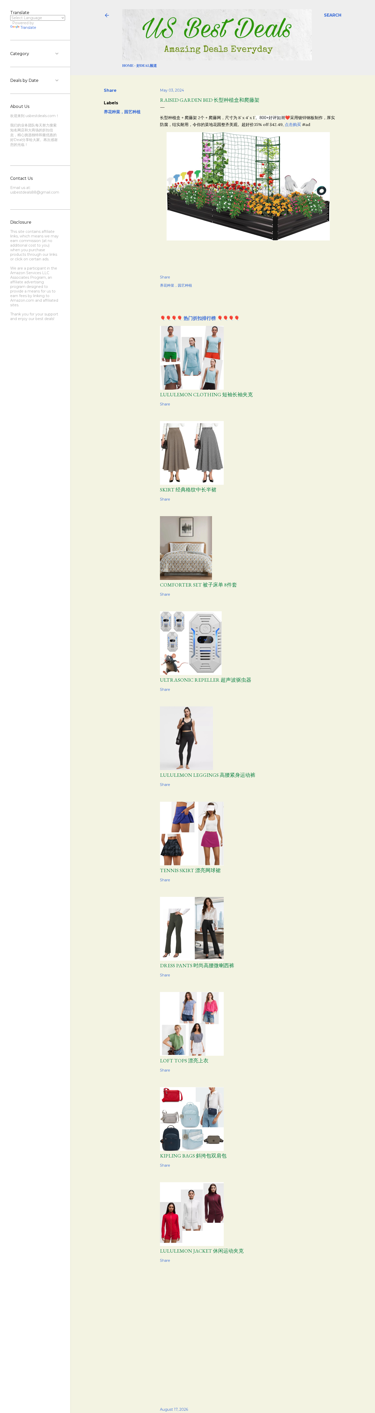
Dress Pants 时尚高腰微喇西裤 (197, 965)
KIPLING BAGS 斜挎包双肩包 (193, 1155)
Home (127, 65)
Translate (28, 27)
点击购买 (293, 124)
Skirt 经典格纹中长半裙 (188, 489)
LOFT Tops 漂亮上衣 (184, 1060)
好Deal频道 (146, 65)
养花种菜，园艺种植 (122, 111)
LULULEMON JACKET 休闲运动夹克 (202, 1250)
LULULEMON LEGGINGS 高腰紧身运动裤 (207, 775)
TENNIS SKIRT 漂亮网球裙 (190, 870)
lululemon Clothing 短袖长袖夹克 (206, 394)
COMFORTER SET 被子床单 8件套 (198, 584)
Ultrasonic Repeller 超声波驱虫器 (205, 680)
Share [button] (110, 90)
